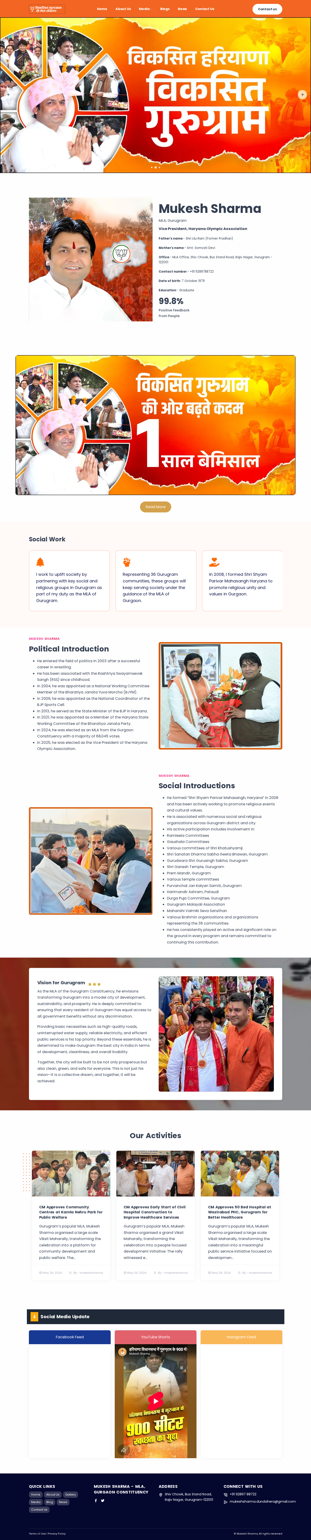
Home (102, 9)
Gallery (70, 1494)
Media (144, 9)
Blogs (165, 9)
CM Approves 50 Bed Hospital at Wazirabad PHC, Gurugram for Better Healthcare (239, 1212)
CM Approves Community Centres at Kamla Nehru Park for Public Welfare (71, 1212)
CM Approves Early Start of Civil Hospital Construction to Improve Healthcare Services (155, 1212)
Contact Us (204, 9)
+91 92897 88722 (243, 1494)
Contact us (267, 9)
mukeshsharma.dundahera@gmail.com (263, 1501)
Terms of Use (37, 1533)
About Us (123, 9)
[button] (8, 94)
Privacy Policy (57, 1533)
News (182, 9)
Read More (156, 506)
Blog (49, 1502)
